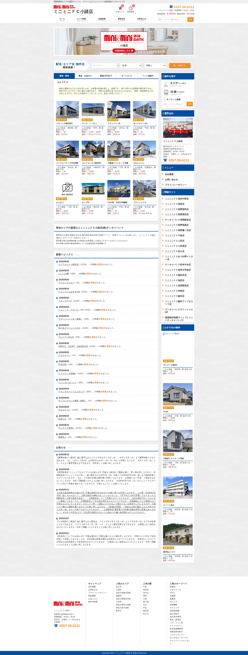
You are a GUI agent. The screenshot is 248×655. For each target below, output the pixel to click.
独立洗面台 (174, 614)
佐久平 (146, 614)
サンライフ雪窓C (66, 428)
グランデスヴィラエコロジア (71, 391)
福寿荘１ (62, 437)
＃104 (165, 412)
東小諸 (147, 207)
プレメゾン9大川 (66, 337)
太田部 (177, 556)
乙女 (145, 604)
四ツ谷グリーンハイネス (69, 328)
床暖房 (172, 599)
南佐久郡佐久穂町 (123, 604)
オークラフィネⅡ (140, 123)
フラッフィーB (114, 123)
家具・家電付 (175, 619)
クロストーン (64, 355)
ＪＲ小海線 (112, 128)
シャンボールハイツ (67, 382)
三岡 (121, 167)
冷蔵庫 (172, 596)
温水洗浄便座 (175, 616)
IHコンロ (173, 601)
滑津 (145, 596)
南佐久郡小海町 (122, 607)
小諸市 (119, 590)
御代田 (70, 128)
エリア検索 (81, 20)
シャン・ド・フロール (68, 310)
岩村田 (177, 369)
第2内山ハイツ (169, 552)
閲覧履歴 (130, 9)
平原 (147, 128)
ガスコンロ (174, 607)
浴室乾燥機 (174, 611)
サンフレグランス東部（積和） (72, 400)
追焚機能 (173, 604)
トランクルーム (176, 625)
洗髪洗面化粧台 (176, 631)
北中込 (122, 128)
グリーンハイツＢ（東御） (70, 319)
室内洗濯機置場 (176, 629)
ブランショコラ (139, 202)
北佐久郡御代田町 (123, 593)
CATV (172, 593)
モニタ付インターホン (179, 637)
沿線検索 (102, 20)
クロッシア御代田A (64, 123)
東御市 (119, 596)
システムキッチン (177, 634)
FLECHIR (62, 364)
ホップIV (85, 202)
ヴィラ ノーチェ (89, 123)
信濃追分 (148, 167)
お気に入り (120, 9)
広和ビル (62, 419)
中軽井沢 (97, 167)
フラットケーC (65, 301)
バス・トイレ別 (176, 622)
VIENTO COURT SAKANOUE (73, 346)
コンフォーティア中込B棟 (67, 163)
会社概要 (92, 586)
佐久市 (119, 586)
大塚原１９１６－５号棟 (118, 163)
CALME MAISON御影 (117, 202)
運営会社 (121, 20)
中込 (145, 607)
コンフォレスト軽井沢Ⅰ (91, 163)
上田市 (119, 601)
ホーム (62, 20)
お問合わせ (141, 20)
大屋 (176, 416)
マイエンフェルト (66, 282)
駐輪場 (172, 586)
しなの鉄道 (60, 128)
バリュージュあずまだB (69, 291)
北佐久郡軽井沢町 (123, 599)
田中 (95, 128)
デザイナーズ (175, 590)
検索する (182, 65)
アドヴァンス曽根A (67, 373)
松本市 (119, 611)
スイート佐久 (168, 505)
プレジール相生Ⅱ (170, 365)
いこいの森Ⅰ (63, 273)
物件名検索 (93, 601)
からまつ (60, 202)
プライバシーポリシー (97, 593)
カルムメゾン (139, 163)
